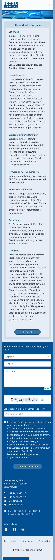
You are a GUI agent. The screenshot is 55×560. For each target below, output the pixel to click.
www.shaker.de (15, 504)
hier (37, 454)
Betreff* (10, 357)
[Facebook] (15, 529)
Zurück (28, 332)
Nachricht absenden (27, 466)
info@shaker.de (15, 500)
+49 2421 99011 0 (17, 493)
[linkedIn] (6, 529)
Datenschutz (10, 541)
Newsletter (44, 541)
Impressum (27, 541)
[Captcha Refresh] (42, 399)
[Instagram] (23, 529)
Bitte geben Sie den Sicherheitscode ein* (24, 408)
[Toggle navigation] (47, 5)
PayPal (40, 230)
